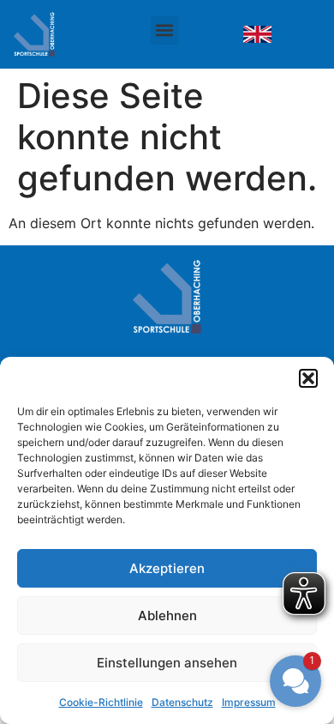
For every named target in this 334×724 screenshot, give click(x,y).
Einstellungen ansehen (167, 663)
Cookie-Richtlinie (101, 702)
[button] (308, 378)
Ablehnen (167, 615)
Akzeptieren (167, 568)
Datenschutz (182, 702)
